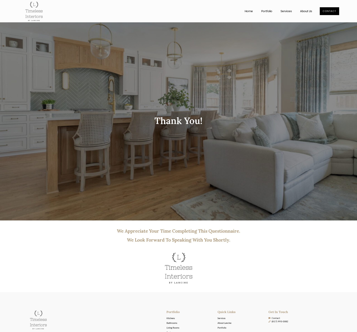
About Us (306, 11)
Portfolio (266, 11)
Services (286, 11)
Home (249, 11)
